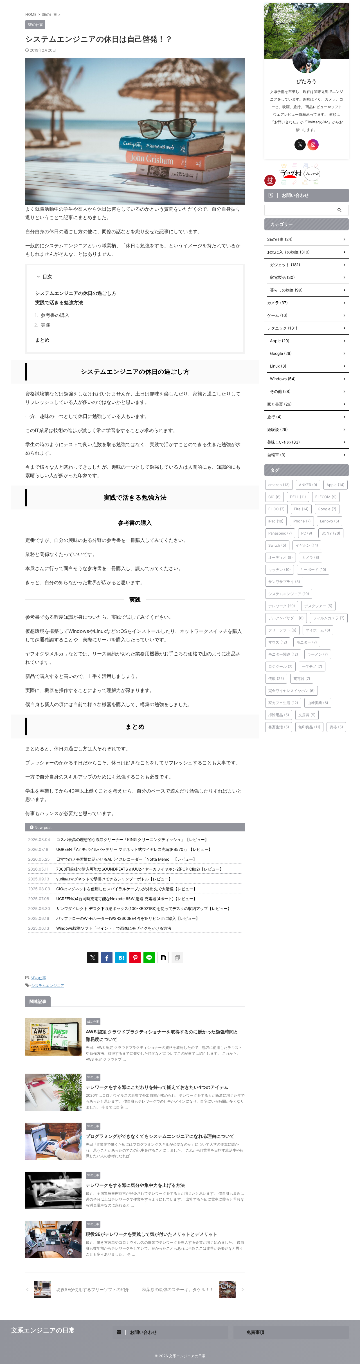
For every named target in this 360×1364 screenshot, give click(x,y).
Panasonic (280, 533)
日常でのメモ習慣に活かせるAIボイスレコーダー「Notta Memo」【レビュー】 (126, 859)
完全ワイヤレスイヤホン (291, 690)
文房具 (307, 715)
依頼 (276, 678)
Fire (301, 509)
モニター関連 (283, 654)
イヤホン (307, 545)
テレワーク (281, 606)
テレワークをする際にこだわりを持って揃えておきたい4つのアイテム (157, 1087)
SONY (330, 533)
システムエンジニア (47, 985)
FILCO (276, 509)
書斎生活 (278, 727)
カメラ (310, 557)
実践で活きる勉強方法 (59, 302)
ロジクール (280, 666)
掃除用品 (278, 715)
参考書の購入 (55, 315)
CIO (274, 497)
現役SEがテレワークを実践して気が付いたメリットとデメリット (151, 1234)
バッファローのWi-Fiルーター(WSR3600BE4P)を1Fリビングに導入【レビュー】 (128, 918)
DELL (298, 497)
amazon (279, 484)
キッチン (279, 569)
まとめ (42, 340)
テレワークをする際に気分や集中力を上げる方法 (135, 1185)
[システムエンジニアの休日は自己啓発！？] (121, 957)
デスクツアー (318, 606)
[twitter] (92, 957)
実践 (45, 325)
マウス (277, 642)
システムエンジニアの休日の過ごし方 (75, 293)
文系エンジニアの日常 (43, 1330)
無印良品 (309, 727)
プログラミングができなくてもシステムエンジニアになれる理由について (160, 1136)
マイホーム (318, 630)
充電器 (301, 678)
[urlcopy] (177, 957)
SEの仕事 (38, 978)
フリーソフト (282, 630)
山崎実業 (317, 702)
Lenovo (329, 521)
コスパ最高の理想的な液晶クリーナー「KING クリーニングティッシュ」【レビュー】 (132, 839)
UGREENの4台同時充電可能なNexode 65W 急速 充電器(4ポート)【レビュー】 (126, 898)
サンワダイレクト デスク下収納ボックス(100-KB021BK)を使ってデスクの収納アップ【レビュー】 (143, 908)
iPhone (302, 521)
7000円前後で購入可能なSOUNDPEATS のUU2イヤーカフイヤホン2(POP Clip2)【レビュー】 (140, 869)
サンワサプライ (284, 581)
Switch (277, 545)
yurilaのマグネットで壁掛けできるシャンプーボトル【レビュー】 (114, 878)
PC (306, 533)
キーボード (313, 569)
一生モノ (312, 666)
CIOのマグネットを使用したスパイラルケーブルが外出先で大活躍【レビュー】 (126, 888)
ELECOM (326, 497)
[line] (149, 957)
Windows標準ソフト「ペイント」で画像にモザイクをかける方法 (113, 928)
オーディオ (280, 557)
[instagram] (313, 144)
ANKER (308, 484)
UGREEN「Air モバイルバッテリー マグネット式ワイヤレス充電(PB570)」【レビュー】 (134, 849)
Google (327, 509)
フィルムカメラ (329, 618)
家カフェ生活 (283, 702)
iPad (276, 521)
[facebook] (106, 957)
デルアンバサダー (286, 618)
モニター (306, 642)
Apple (336, 484)
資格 (336, 727)
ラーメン (317, 654)
